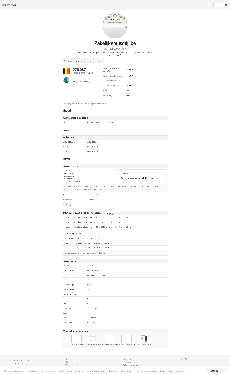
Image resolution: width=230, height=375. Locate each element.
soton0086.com (70, 142)
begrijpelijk (216, 370)
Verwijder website (72, 365)
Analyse (67, 61)
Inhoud (79, 61)
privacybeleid (176, 370)
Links (89, 61)
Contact (68, 362)
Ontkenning (127, 359)
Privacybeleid (128, 362)
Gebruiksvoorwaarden (132, 365)
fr (21, 1)
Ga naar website (114, 48)
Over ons (69, 359)
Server (99, 61)
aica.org (66, 147)
